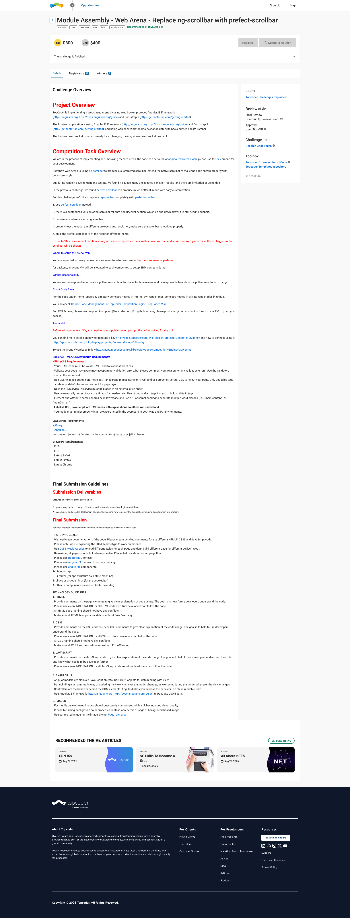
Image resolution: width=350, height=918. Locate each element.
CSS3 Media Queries (72, 548)
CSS (95, 27)
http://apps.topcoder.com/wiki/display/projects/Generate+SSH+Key (158, 338)
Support (266, 853)
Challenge (62, 27)
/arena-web (190, 159)
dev (219, 159)
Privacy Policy (269, 867)
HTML (73, 27)
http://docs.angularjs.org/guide (98, 117)
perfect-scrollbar (107, 190)
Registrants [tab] (78, 73)
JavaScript (84, 27)
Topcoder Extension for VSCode (266, 162)
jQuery (103, 27)
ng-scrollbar (96, 171)
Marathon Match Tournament (237, 851)
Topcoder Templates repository (266, 167)
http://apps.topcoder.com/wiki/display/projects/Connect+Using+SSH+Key (98, 342)
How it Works (187, 836)
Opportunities (90, 5)
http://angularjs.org (66, 117)
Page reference (117, 714)
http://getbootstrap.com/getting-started (165, 117)
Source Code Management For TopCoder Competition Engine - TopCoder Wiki (118, 304)
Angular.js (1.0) (117, 27)
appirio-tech (175, 159)
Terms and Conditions (273, 860)
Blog (223, 866)
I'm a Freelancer (229, 836)
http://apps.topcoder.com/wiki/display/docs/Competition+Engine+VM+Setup (143, 349)
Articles (224, 873)
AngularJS (61, 430)
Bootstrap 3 (75, 558)
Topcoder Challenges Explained (266, 97)
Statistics (225, 880)
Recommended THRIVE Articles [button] (145, 27)
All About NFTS (233, 755)
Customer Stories (189, 851)
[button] (72, 5)
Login (293, 5)
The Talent (185, 844)
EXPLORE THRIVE (281, 740)
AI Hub (224, 858)
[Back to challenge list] (52, 20)
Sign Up (275, 5)
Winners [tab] (103, 73)
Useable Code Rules (259, 146)
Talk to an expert (276, 837)
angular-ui (74, 567)
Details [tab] (57, 73)
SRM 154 (65, 755)
